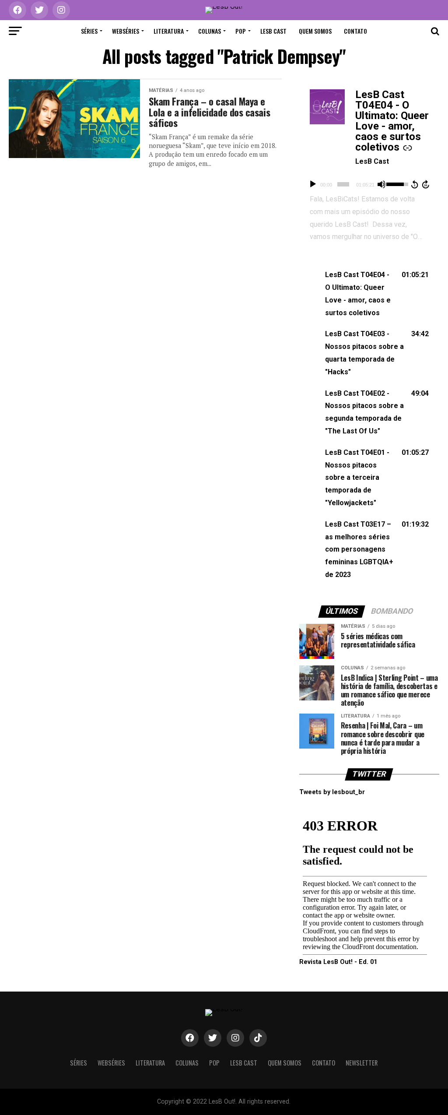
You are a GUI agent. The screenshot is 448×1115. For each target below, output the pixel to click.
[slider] (343, 184)
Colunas (209, 30)
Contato (355, 30)
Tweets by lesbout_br (332, 792)
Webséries (125, 30)
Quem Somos (315, 30)
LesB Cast (273, 30)
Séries (89, 30)
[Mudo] (381, 184)
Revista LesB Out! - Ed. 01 (338, 962)
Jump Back (414, 184)
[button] (369, 294)
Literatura (169, 30)
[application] (369, 184)
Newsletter (362, 1062)
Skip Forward (426, 184)
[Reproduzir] (312, 184)
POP (240, 30)
